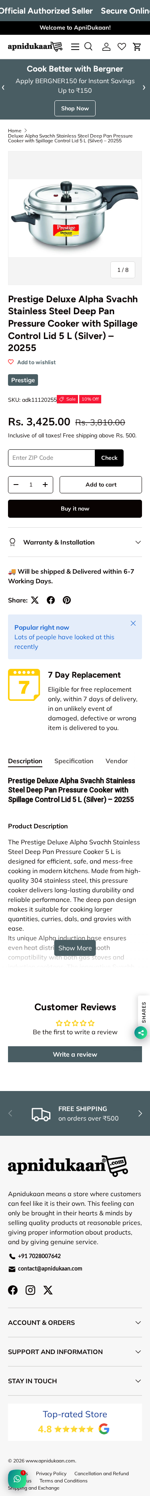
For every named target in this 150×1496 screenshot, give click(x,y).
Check (109, 457)
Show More (75, 948)
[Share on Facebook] (51, 600)
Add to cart (101, 484)
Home (15, 130)
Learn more (124, 27)
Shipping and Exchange (34, 1488)
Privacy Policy (51, 1473)
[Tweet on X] (35, 600)
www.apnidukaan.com (50, 1461)
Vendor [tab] (117, 761)
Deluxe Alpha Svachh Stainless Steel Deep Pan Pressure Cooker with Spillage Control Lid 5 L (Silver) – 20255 (70, 138)
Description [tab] (25, 761)
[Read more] (121, 47)
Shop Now (75, 108)
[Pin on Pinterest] (67, 600)
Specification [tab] (74, 761)
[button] (137, 47)
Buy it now (75, 508)
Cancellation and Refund (101, 1473)
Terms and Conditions (64, 1481)
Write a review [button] (75, 1054)
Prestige (23, 380)
